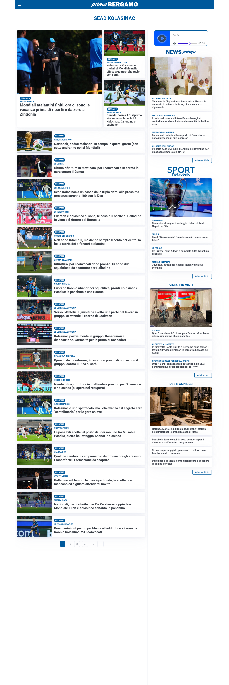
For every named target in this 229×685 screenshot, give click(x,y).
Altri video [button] (203, 375)
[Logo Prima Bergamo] (114, 4)
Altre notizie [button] (202, 160)
